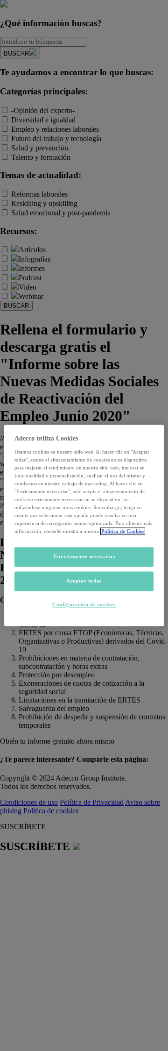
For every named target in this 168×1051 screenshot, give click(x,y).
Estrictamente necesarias (84, 557)
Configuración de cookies (84, 605)
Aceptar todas (83, 581)
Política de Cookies (122, 531)
